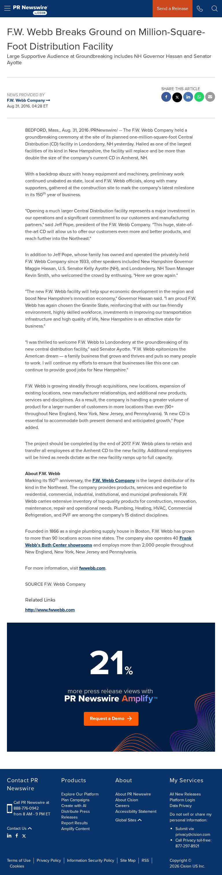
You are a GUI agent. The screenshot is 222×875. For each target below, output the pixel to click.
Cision (185, 866)
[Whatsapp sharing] (199, 97)
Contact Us (17, 828)
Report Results (74, 823)
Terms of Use (19, 860)
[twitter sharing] (177, 98)
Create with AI (73, 806)
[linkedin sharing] (188, 97)
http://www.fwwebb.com (50, 609)
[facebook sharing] (166, 97)
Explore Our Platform (80, 794)
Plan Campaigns (75, 800)
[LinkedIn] (10, 836)
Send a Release (172, 8)
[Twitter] (24, 836)
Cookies (17, 866)
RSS (145, 860)
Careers (122, 806)
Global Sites (126, 820)
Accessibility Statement (135, 811)
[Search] (214, 8)
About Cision (126, 800)
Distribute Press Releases (75, 814)
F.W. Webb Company (113, 480)
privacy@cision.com (192, 834)
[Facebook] (16, 836)
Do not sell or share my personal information (191, 817)
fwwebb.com (92, 568)
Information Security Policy (90, 860)
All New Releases (185, 794)
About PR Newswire (133, 794)
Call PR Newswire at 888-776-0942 (31, 805)
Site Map (128, 860)
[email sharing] (210, 97)
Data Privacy (181, 806)
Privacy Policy (49, 860)
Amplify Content (75, 829)
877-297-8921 (187, 846)
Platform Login (182, 800)
